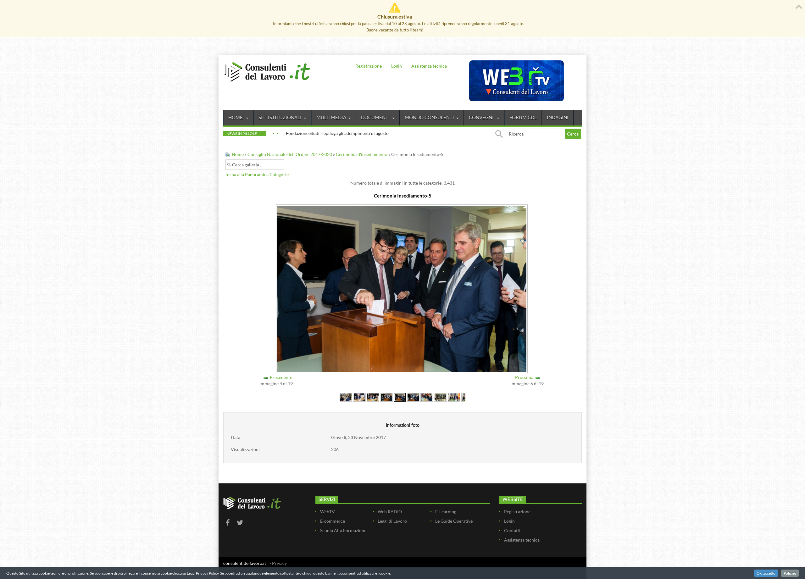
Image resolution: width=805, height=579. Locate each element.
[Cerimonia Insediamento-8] (440, 396)
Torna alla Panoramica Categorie (257, 174)
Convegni (482, 117)
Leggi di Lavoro (392, 521)
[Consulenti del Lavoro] (267, 71)
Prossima (524, 377)
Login (396, 66)
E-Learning (445, 511)
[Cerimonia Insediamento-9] (454, 396)
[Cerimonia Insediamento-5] (400, 396)
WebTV (327, 511)
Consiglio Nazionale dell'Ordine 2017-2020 (289, 154)
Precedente (281, 377)
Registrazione (368, 66)
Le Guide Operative (454, 521)
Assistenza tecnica (429, 66)
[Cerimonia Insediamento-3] (373, 396)
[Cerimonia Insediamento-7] (426, 396)
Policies (790, 573)
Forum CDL (523, 117)
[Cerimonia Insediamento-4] (386, 396)
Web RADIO (390, 511)
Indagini (558, 117)
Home (236, 117)
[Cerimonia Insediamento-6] (413, 396)
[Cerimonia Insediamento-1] (346, 396)
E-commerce (332, 521)
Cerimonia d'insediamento (361, 154)
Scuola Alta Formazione (343, 530)
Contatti (512, 530)
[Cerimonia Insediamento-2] (359, 396)
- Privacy (278, 563)
